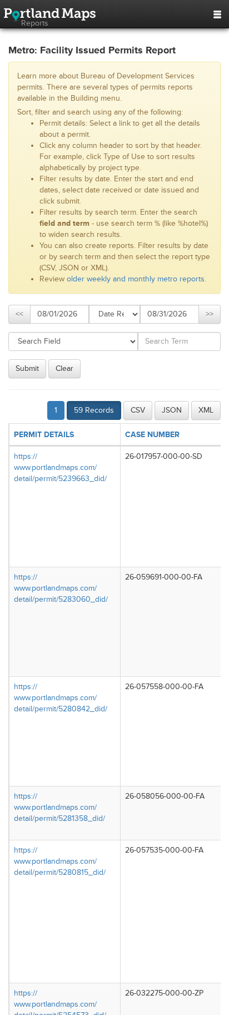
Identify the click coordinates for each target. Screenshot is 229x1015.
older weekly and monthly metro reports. (136, 279)
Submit (27, 368)
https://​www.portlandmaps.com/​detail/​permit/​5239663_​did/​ (60, 467)
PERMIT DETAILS (44, 434)
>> (209, 314)
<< (19, 314)
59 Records (94, 410)
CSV (138, 410)
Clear (64, 368)
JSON (172, 410)
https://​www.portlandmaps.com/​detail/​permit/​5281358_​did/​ (59, 807)
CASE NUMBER (152, 434)
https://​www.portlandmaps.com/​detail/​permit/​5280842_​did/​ (60, 698)
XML (205, 410)
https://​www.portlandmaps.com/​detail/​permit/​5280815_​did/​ (60, 861)
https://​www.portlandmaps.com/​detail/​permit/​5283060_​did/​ (61, 588)
